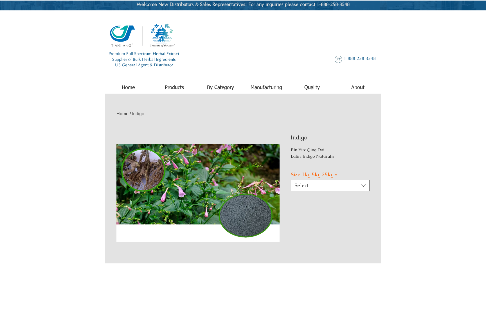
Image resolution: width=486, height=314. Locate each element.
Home (122, 113)
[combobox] (330, 185)
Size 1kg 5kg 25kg (314, 174)
